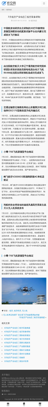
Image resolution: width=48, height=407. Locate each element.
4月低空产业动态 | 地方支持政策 (17, 339)
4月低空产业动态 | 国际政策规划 (17, 335)
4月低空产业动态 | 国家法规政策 (17, 342)
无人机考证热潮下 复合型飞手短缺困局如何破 (21, 315)
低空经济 (17, 311)
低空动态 (34, 21)
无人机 (24, 311)
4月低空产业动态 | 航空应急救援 (17, 328)
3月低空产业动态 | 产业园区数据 (17, 346)
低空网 (20, 399)
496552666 (12, 394)
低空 (11, 311)
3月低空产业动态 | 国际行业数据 (17, 350)
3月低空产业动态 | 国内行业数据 (17, 354)
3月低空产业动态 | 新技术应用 (16, 361)
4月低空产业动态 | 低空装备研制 (17, 331)
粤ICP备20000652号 (36, 399)
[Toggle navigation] (44, 3)
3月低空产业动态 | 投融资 (14, 357)
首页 (3, 9)
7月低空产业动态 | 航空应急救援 (32, 317)
